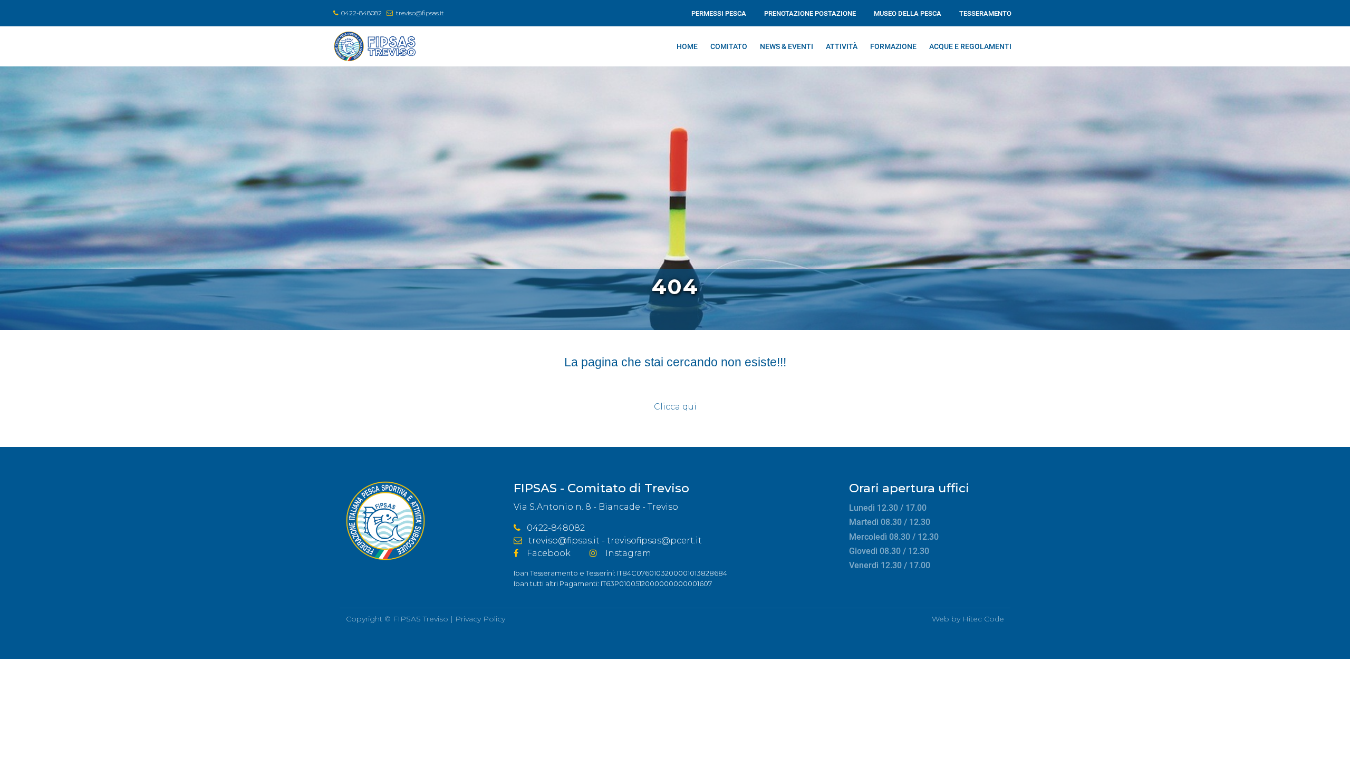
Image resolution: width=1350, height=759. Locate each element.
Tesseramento (985, 13)
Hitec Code (983, 619)
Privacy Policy (480, 619)
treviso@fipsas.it (420, 13)
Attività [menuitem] (841, 46)
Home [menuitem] (687, 46)
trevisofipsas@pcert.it (654, 541)
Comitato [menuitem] (728, 46)
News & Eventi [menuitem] (786, 46)
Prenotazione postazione (810, 13)
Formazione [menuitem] (893, 46)
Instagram (628, 553)
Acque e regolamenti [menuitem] (970, 46)
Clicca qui (675, 407)
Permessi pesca (718, 13)
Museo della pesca (907, 13)
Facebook (549, 553)
